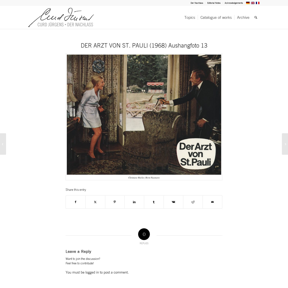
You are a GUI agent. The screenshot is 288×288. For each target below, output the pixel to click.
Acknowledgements (234, 3)
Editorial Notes (214, 3)
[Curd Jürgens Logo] (61, 17)
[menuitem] (197, 3)
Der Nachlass (197, 3)
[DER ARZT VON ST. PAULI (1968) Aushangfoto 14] (285, 144)
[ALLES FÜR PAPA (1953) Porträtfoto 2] (3, 144)
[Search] (256, 17)
